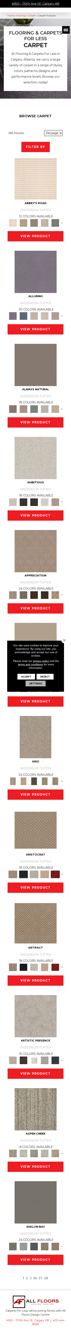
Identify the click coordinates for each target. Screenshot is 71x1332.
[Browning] (44, 594)
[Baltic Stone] (36, 1016)
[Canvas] (36, 457)
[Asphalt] (36, 1202)
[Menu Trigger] (66, 30)
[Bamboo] (23, 222)
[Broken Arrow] (55, 780)
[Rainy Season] (44, 1153)
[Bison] (34, 594)
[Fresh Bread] (55, 501)
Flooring (21, 15)
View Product (35, 236)
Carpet (31, 15)
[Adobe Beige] (35, 736)
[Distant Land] (55, 1246)
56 (35, 1278)
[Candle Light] (34, 1060)
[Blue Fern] (34, 408)
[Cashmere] (44, 873)
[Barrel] (36, 364)
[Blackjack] (23, 873)
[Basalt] (34, 315)
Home (11, 15)
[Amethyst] (36, 271)
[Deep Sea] (55, 1060)
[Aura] (36, 178)
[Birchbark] (44, 315)
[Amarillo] (36, 550)
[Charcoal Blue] (34, 1246)
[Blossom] (55, 315)
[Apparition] (34, 780)
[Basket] (23, 408)
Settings (35, 683)
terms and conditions (30, 664)
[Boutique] (55, 408)
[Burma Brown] (23, 1060)
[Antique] (23, 780)
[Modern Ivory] (23, 1153)
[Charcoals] (23, 501)
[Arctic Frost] (23, 594)
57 (40, 1278)
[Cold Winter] (44, 1060)
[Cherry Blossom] (55, 873)
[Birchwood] (36, 829)
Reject (45, 676)
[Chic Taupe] (44, 222)
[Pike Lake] (34, 1153)
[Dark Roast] (34, 501)
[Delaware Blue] (55, 222)
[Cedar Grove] (36, 1109)
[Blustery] (44, 408)
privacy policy (41, 660)
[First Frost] (44, 501)
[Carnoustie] (55, 594)
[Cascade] (34, 873)
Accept (26, 676)
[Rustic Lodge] (55, 1153)
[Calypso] (23, 1246)
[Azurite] (23, 315)
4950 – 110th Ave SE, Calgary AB (35, 4)
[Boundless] (34, 222)
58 (46, 1278)
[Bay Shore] (44, 780)
